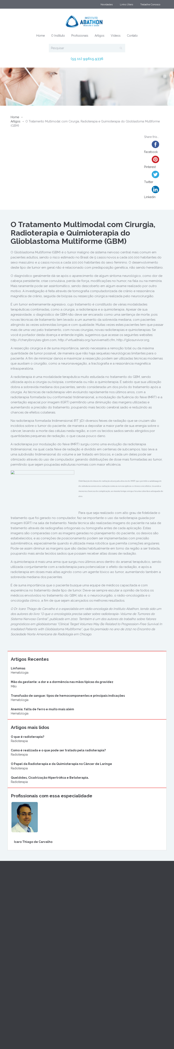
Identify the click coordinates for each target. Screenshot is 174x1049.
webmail (17, 1035)
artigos (15, 121)
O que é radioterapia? (27, 736)
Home (40, 35)
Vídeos (116, 35)
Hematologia (19, 672)
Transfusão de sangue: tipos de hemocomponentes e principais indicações (68, 695)
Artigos (99, 35)
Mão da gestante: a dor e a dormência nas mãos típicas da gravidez (62, 682)
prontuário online (39, 1035)
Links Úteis (126, 4)
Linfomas (18, 668)
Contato (132, 35)
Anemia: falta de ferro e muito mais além (42, 709)
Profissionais (79, 35)
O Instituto (58, 35)
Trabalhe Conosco (150, 4)
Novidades (107, 4)
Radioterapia (19, 741)
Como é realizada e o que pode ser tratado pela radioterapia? (58, 750)
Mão (14, 686)
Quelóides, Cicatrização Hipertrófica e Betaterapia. (50, 777)
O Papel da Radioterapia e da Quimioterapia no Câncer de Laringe (61, 764)
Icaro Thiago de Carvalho (33, 842)
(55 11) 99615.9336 (87, 59)
